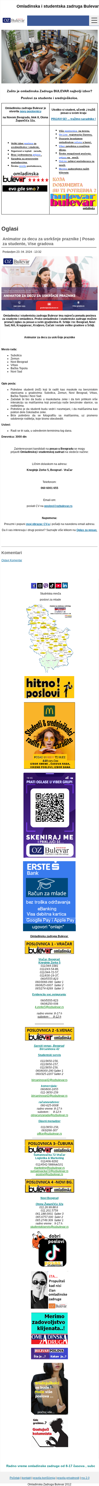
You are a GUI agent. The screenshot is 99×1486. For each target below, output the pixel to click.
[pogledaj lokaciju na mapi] (49, 953)
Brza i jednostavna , (26, 155)
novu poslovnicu (30, 111)
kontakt (26, 1478)
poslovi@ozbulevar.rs (49, 1174)
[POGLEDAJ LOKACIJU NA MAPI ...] (49, 1039)
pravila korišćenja (44, 1478)
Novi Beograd (49, 1198)
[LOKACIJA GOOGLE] (49, 1192)
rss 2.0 (85, 1478)
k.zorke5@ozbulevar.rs (49, 1007)
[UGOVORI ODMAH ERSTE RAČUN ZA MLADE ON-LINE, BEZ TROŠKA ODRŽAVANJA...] (49, 930)
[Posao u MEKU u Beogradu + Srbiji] (49, 768)
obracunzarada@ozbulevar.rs (49, 1115)
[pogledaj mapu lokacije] (49, 1151)
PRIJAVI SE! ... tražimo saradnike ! (73, 119)
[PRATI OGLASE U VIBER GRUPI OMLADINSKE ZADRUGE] (49, 856)
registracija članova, (75, 135)
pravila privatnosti (68, 1478)
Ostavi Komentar (11, 560)
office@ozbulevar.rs (49, 1133)
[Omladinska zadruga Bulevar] (13, 20)
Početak (15, 1478)
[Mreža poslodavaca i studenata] (49, 671)
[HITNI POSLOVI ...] (49, 697)
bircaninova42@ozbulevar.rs (49, 1080)
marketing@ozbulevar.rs (49, 1167)
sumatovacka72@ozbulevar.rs (49, 1171)
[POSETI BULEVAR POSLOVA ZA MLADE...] (49, 1358)
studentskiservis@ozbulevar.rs (49, 1226)
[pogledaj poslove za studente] (49, 1266)
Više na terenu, (74, 131)
